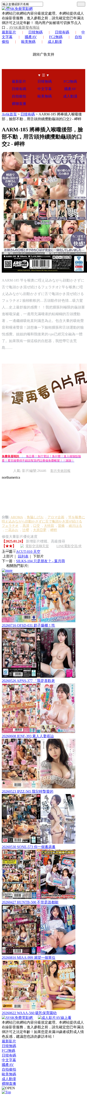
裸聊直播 (19, 104)
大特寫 (49, 525)
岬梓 (53, 530)
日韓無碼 (35, 32)
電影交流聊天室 (37, 546)
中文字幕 (44, 89)
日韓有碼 (62, 32)
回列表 (23, 556)
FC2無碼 (55, 37)
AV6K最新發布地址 (24, 27)
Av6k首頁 (9, 114)
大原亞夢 (39, 530)
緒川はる (75, 525)
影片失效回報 (60, 471)
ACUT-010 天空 (28, 551)
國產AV (31, 37)
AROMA (16, 517)
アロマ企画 (56, 517)
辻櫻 (25, 530)
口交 (36, 525)
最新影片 (9, 32)
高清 (26, 525)
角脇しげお (35, 517)
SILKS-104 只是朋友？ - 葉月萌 (40, 561)
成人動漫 (55, 41)
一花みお (11, 530)
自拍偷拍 (19, 96)
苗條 (61, 525)
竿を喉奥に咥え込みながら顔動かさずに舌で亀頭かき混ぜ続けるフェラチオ (43, 521)
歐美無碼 (28, 41)
